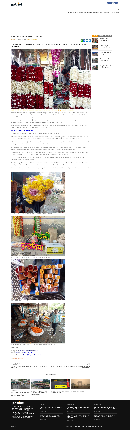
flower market (20, 358)
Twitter (109, 3)
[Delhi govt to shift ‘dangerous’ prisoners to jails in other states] (95, 54)
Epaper (48, 10)
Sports (36, 10)
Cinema (25, 10)
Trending (108, 36)
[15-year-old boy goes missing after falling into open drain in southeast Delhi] (40, 384)
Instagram (107, 3)
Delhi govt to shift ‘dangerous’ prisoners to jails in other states (106, 53)
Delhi (30, 10)
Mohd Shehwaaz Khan (32, 39)
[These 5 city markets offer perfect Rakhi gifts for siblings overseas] (95, 40)
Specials (19, 10)
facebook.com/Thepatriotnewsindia (29, 355)
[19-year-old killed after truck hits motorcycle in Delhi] (60, 384)
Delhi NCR (13, 39)
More (59, 10)
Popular (101, 36)
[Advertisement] (64, 23)
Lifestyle (42, 10)
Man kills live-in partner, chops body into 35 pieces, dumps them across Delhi (70, 366)
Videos (54, 10)
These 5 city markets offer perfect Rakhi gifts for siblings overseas (69, 12)
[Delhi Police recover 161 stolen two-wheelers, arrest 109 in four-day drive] (95, 47)
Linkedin (114, 3)
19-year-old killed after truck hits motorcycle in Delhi (60, 391)
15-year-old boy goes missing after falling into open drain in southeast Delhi (39, 392)
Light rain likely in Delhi (77, 391)
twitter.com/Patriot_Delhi (24, 353)
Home (13, 10)
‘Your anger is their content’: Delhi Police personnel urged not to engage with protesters (20, 394)
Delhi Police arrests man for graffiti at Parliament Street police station (104, 415)
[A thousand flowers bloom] (51, 78)
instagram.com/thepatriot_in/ (28, 351)
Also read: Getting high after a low (22, 130)
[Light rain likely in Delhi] (80, 384)
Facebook (112, 3)
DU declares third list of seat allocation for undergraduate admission (29, 366)
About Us (13, 426)
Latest (95, 36)
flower (15, 358)
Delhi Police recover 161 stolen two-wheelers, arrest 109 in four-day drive (106, 46)
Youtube (116, 3)
